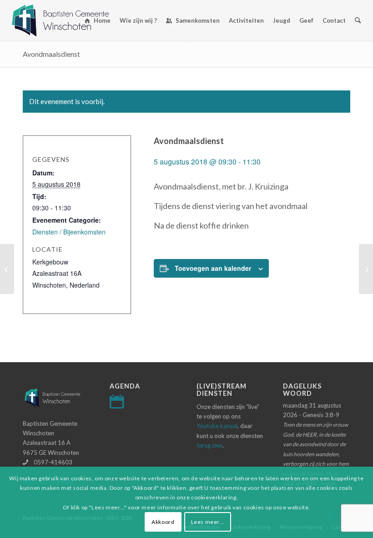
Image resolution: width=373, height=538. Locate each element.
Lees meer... (207, 521)
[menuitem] (97, 20)
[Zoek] (357, 20)
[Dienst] (7, 269)
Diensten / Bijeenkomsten (69, 231)
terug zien (209, 445)
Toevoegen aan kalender (213, 268)
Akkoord (162, 521)
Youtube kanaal (217, 425)
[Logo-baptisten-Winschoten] (67, 20)
